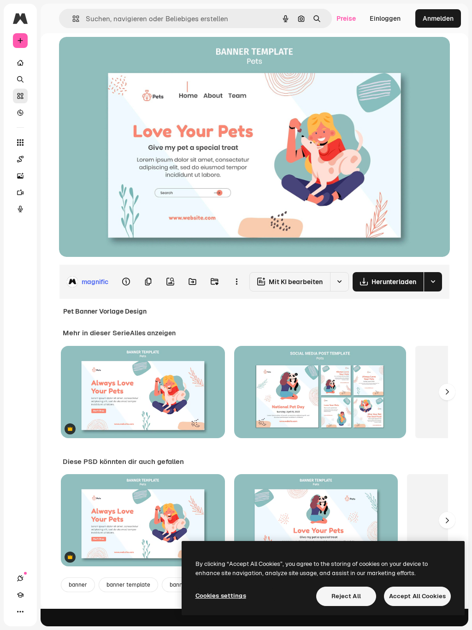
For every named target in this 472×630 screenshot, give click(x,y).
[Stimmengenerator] (20, 209)
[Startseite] (20, 62)
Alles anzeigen (153, 333)
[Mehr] (20, 611)
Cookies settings (220, 596)
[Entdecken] (20, 112)
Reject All (346, 596)
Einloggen (385, 18)
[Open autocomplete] (72, 18)
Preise (346, 18)
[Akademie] (20, 595)
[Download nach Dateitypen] (433, 281)
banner (78, 584)
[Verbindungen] (20, 578)
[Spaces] (20, 159)
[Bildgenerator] (20, 175)
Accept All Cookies (417, 596)
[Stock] (20, 96)
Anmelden (438, 18)
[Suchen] (20, 79)
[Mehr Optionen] (236, 282)
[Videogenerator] (20, 192)
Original (118, 54)
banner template (128, 584)
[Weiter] (447, 392)
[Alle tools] (20, 142)
